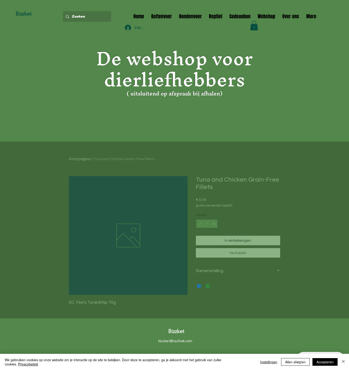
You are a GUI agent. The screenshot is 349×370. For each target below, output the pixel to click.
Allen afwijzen (295, 362)
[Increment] (214, 224)
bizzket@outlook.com (175, 341)
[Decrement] (200, 224)
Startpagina (79, 159)
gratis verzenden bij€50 (214, 205)
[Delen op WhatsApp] (208, 286)
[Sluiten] (343, 362)
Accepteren (325, 362)
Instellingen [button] (268, 362)
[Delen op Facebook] (199, 286)
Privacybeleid (28, 364)
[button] (254, 25)
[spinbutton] (207, 224)
